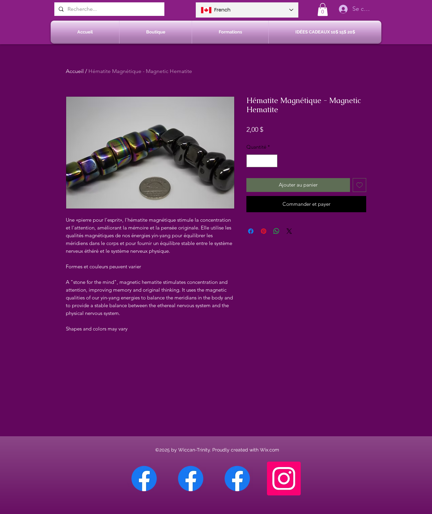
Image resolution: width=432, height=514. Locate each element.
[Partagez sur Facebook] (251, 231)
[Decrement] (251, 161)
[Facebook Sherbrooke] (191, 478)
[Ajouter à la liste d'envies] (360, 185)
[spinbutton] (262, 161)
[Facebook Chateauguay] (144, 478)
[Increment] (272, 161)
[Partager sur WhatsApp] (276, 231)
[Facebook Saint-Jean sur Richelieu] (237, 478)
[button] (322, 9)
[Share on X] (289, 231)
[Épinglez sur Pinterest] (264, 231)
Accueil (75, 71)
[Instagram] (284, 478)
